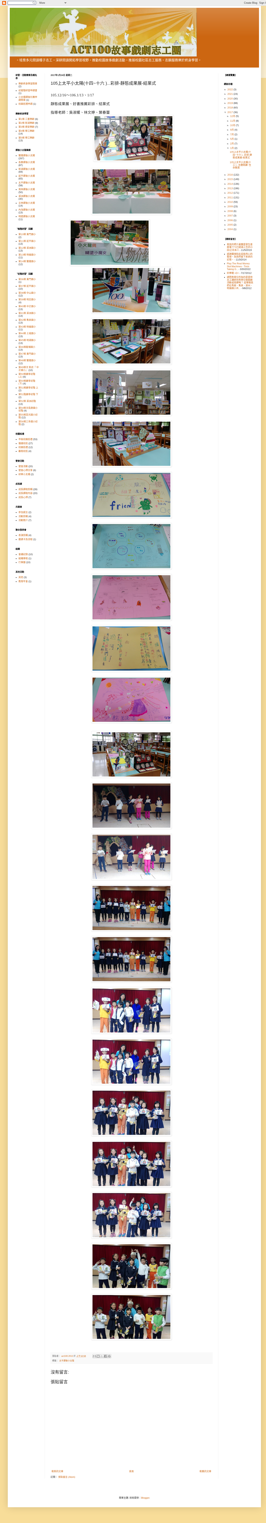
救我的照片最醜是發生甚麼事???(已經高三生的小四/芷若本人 (240, 247)
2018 (230, 107)
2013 (230, 188)
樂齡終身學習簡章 (27, 83)
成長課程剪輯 (25, 489)
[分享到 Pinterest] (109, 1356)
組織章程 (23, 558)
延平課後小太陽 (26, 176)
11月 (233, 121)
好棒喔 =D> (233, 273)
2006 (230, 220)
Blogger (145, 1498)
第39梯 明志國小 (27, 299)
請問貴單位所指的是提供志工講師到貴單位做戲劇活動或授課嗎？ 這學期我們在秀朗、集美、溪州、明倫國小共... (240, 283)
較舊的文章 (205, 1471)
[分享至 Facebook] (105, 1356)
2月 (232, 143)
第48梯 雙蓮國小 (27, 360)
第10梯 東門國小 (27, 234)
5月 (232, 139)
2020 (230, 98)
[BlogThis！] (98, 1356)
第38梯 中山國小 (27, 293)
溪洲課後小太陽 (26, 196)
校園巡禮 (23, 447)
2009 (230, 206)
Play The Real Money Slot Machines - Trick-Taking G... (238, 266)
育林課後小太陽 (26, 189)
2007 (230, 215)
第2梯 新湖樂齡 (26, 123)
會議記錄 (23, 554)
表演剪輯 (23, 535)
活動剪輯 (23, 516)
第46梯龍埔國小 (26, 347)
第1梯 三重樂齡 (26, 119)
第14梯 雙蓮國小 (27, 261)
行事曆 (22, 562)
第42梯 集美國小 (27, 320)
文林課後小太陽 (26, 203)
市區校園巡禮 (25, 439)
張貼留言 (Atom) (66, 1477)
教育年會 (23, 581)
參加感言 (23, 512)
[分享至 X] (102, 1356)
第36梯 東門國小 (27, 279)
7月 (232, 134)
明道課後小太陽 (26, 216)
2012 (230, 193)
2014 (230, 184)
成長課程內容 (25, 493)
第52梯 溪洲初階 (27, 401)
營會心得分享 (25, 470)
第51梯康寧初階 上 (28, 387)
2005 (230, 224)
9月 (232, 129)
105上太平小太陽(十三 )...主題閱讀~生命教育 (240, 165)
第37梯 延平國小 (27, 286)
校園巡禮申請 (25, 104)
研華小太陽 (24, 474)
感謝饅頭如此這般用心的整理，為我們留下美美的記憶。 (240, 257)
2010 (230, 202)
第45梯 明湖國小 (27, 340)
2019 (230, 103)
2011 (230, 197)
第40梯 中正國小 (27, 306)
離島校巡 (23, 451)
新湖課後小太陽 (26, 169)
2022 (230, 89)
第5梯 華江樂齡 (26, 137)
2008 (230, 211)
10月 (233, 125)
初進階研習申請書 (27, 90)
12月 (233, 116)
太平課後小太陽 (66, 1360)
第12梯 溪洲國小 (27, 248)
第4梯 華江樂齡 (26, 131)
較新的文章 (57, 1471)
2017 (230, 112)
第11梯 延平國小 (27, 241)
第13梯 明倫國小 (27, 254)
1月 (232, 148)
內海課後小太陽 (26, 209)
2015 (230, 179)
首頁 (131, 1471)
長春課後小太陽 (26, 162)
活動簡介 (23, 520)
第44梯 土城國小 (27, 333)
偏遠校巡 (23, 443)
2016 (230, 174)
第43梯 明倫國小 (27, 326)
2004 (230, 229)
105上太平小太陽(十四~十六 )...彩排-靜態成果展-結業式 (241, 155)
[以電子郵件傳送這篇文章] (94, 1356)
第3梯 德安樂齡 (26, 127)
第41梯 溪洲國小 (27, 313)
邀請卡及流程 (25, 539)
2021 (230, 94)
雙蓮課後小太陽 (26, 155)
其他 (20, 577)
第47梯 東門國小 (27, 354)
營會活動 (23, 466)
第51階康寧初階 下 (28, 394)
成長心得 (23, 497)
